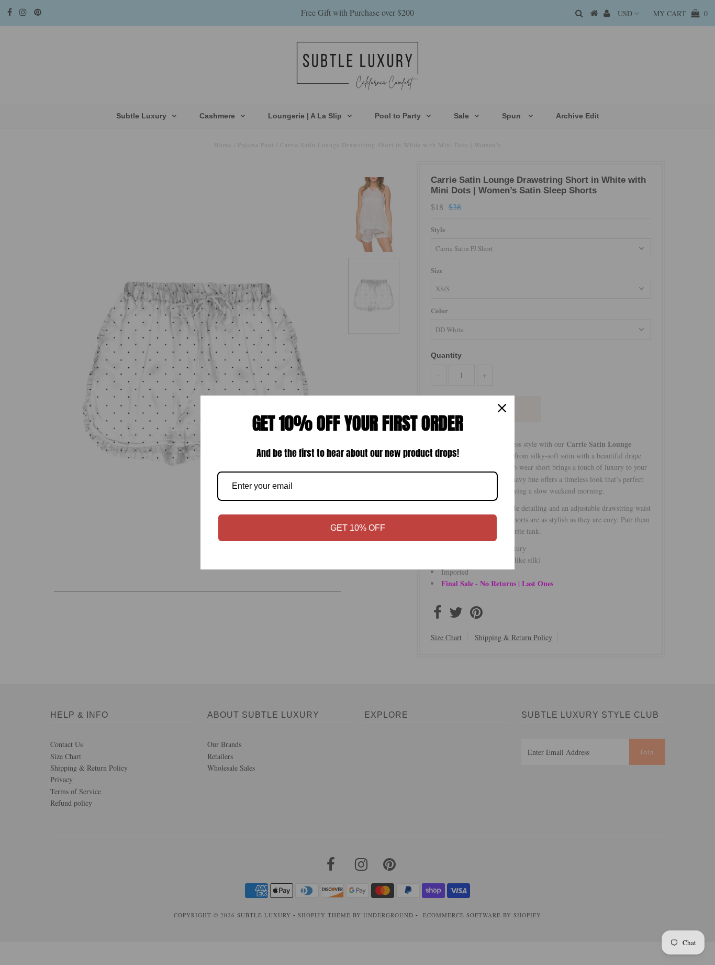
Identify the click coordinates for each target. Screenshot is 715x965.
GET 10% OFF (357, 527)
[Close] (502, 408)
